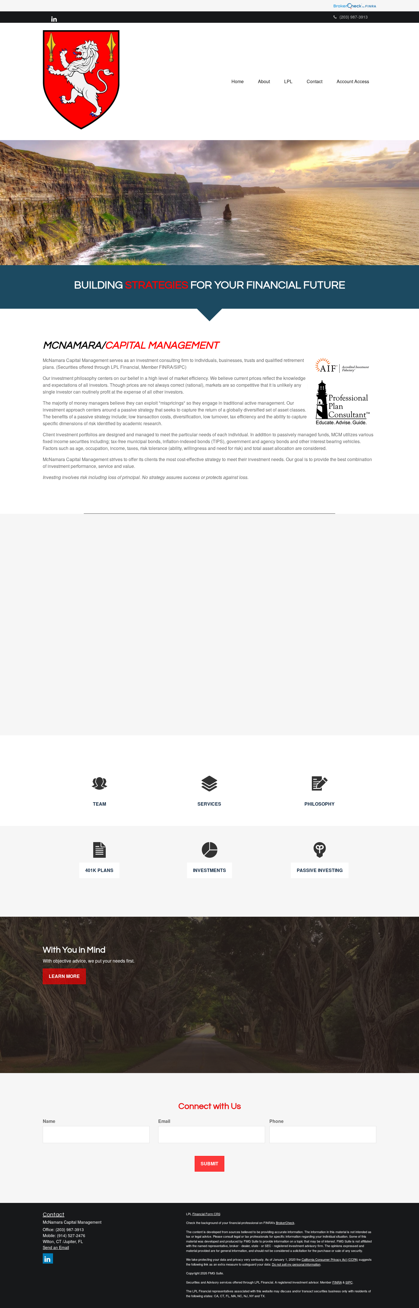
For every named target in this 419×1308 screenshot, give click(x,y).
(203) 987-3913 (353, 17)
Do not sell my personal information (296, 1264)
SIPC (349, 1282)
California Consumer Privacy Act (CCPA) (330, 1259)
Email (164, 1121)
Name (49, 1121)
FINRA (337, 1282)
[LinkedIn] (54, 18)
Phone (276, 1121)
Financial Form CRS (206, 1213)
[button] (264, 81)
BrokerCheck (285, 1222)
